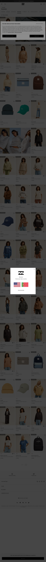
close (34, 269)
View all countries (21, 290)
